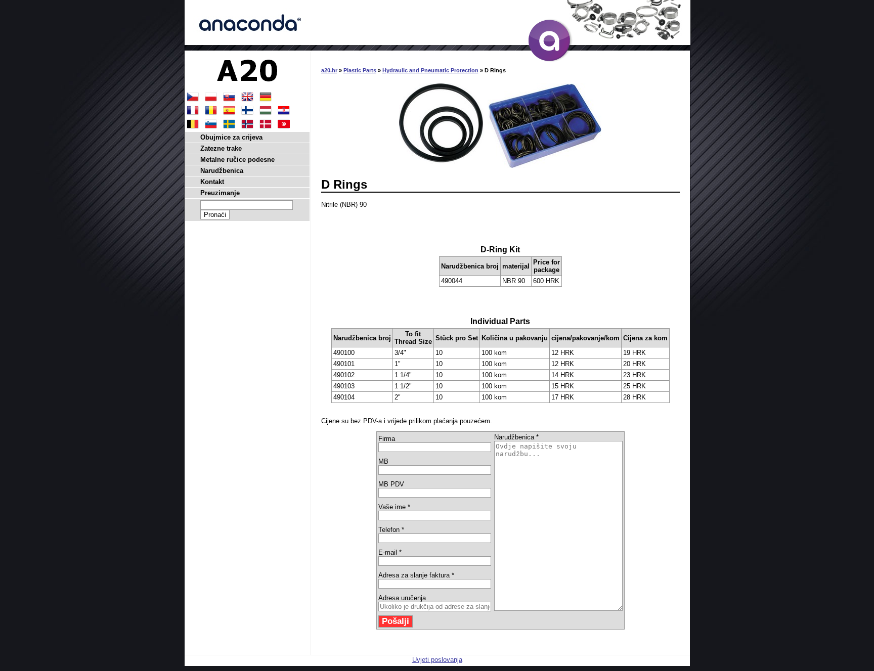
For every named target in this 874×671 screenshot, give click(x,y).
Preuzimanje (220, 193)
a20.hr (329, 70)
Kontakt (212, 182)
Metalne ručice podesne (237, 159)
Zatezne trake (221, 148)
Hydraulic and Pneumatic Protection (430, 70)
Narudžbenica (221, 170)
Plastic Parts (359, 70)
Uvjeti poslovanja (437, 659)
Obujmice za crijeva (231, 137)
